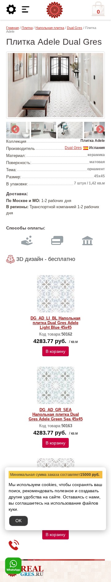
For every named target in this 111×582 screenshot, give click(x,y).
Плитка (27, 28)
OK (18, 520)
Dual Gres (74, 28)
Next (99, 128)
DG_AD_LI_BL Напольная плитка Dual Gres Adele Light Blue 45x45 (55, 323)
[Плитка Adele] (55, 85)
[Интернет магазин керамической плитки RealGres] (54, 10)
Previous (14, 128)
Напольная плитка (49, 28)
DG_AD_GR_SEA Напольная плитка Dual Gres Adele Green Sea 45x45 (56, 414)
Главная (12, 28)
